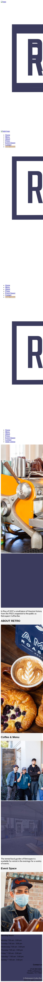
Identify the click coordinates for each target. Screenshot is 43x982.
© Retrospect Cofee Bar (32, 978)
